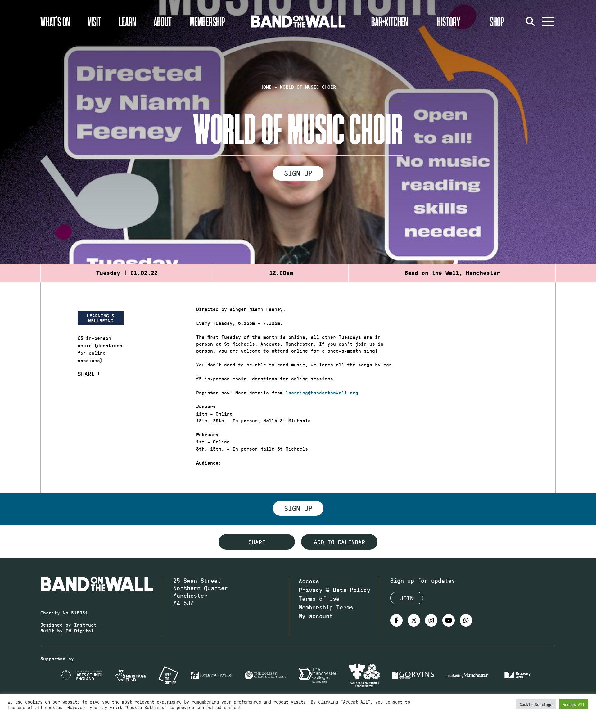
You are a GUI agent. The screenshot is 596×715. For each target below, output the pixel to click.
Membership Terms (326, 607)
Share (86, 373)
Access (309, 581)
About (163, 21)
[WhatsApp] (466, 620)
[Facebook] (396, 620)
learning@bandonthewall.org (322, 392)
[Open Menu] (548, 21)
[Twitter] (414, 620)
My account (316, 616)
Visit (94, 21)
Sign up (298, 173)
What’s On (55, 21)
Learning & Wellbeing (101, 318)
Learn (127, 21)
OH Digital (80, 630)
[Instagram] (431, 620)
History (448, 21)
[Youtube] (448, 620)
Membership (207, 21)
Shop (497, 21)
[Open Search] (530, 21)
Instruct (85, 624)
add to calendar (339, 542)
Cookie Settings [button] (536, 704)
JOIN (406, 598)
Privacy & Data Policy (334, 590)
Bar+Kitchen (389, 21)
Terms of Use (319, 598)
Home (266, 86)
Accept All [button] (574, 704)
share (256, 542)
